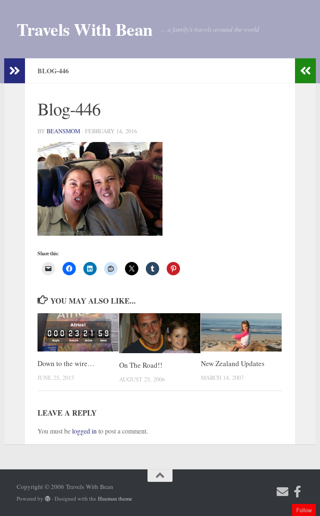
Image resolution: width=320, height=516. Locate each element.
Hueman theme (115, 498)
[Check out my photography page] (297, 492)
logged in (84, 430)
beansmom (63, 131)
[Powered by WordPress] (47, 498)
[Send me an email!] (282, 492)
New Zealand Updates (233, 363)
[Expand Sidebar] (14, 70)
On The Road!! (140, 365)
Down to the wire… (66, 363)
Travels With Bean (84, 29)
